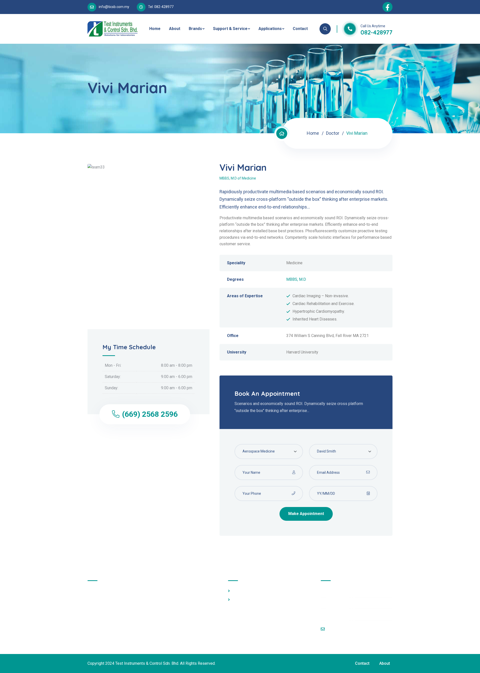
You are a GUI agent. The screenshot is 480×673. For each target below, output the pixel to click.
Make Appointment (306, 513)
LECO (237, 600)
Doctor (332, 133)
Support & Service (230, 28)
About (174, 28)
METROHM (242, 591)
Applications (270, 28)
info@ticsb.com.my (114, 7)
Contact (300, 28)
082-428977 (376, 32)
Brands (195, 28)
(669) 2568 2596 (150, 414)
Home (154, 28)
